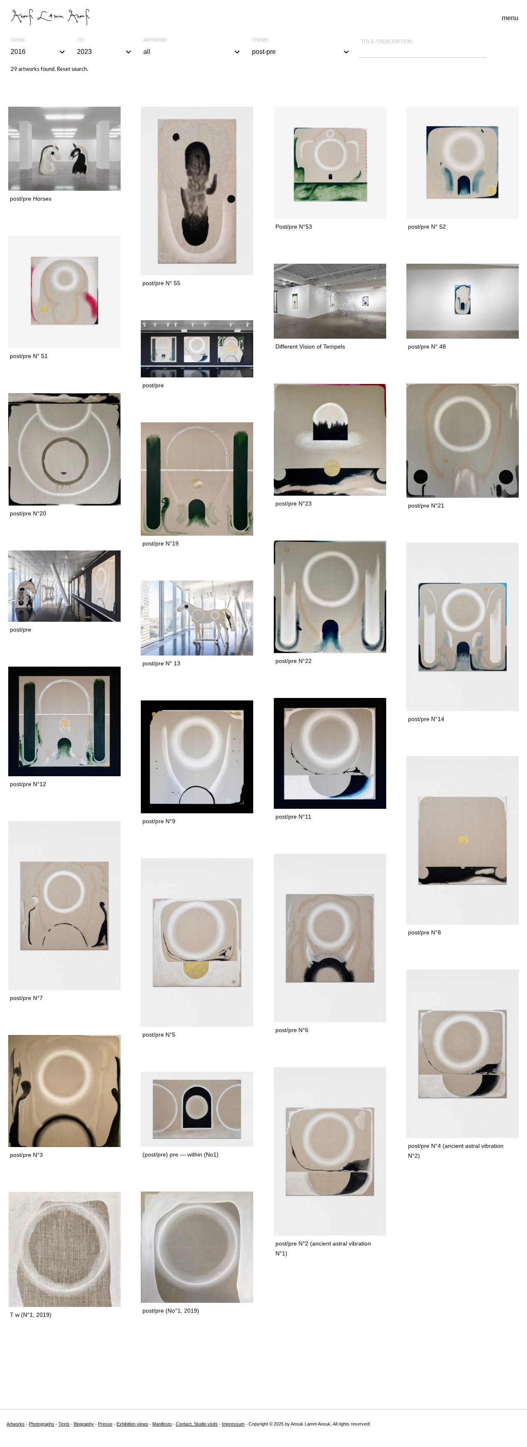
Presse (105, 1423)
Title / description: (387, 41)
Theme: (260, 40)
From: (18, 40)
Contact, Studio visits (197, 1423)
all (192, 52)
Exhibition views (132, 1423)
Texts (64, 1423)
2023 (105, 52)
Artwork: (155, 40)
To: (81, 40)
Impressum (233, 1423)
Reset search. (72, 69)
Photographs (41, 1423)
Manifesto (162, 1423)
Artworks (16, 1423)
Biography (84, 1423)
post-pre (301, 52)
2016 (39, 52)
